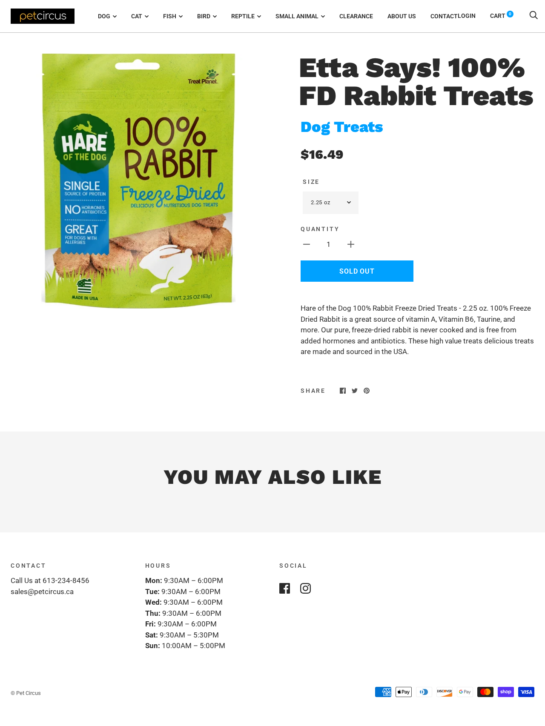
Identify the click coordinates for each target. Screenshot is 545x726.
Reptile (243, 16)
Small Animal (296, 16)
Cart (500, 15)
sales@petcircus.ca (42, 591)
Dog (104, 16)
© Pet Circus (26, 693)
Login (467, 15)
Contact (444, 16)
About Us (401, 16)
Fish (169, 16)
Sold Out (356, 271)
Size (311, 181)
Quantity (320, 229)
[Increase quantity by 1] (351, 244)
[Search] (533, 15)
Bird (203, 16)
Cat (136, 16)
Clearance (356, 16)
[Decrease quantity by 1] (307, 244)
